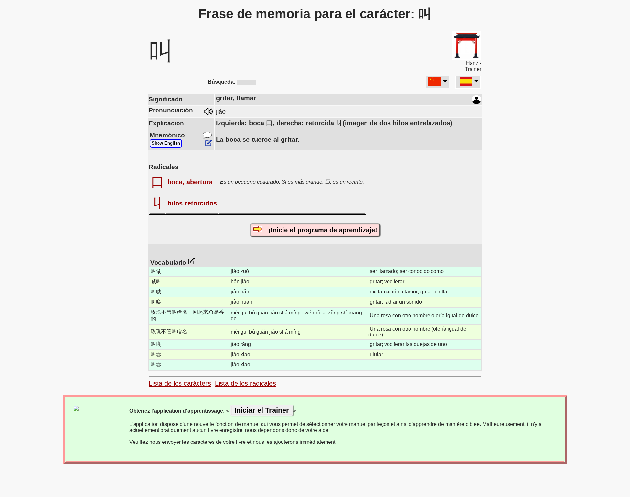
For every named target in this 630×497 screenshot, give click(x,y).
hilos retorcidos (192, 203)
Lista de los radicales (245, 383)
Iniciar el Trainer (261, 410)
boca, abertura (190, 181)
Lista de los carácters (180, 383)
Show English (166, 143)
